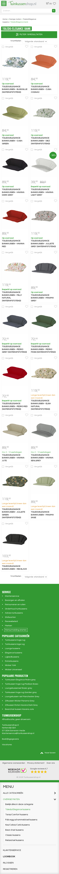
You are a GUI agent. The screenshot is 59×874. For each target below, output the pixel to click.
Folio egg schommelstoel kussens (21, 820)
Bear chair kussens (14, 830)
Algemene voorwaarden (13, 763)
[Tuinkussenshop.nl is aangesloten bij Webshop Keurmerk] (17, 770)
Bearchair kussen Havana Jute (19, 709)
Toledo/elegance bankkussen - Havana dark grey (13, 192)
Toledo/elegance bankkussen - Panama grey (42, 298)
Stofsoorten (10, 617)
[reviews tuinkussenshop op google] (39, 772)
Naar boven (50, 753)
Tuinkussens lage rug (15, 644)
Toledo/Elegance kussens (17, 809)
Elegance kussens (13, 653)
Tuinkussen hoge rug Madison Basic (21, 684)
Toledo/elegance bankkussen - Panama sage (42, 515)
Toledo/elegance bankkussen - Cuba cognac (41, 89)
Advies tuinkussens (14, 613)
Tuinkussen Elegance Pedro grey (20, 680)
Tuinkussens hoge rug (15, 640)
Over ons (51, 763)
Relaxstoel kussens (14, 840)
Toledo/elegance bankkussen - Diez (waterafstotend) (40, 141)
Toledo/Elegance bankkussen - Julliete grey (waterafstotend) (43, 243)
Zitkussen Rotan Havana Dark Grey (21, 705)
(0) (50, 4)
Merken (8, 626)
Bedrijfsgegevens (10, 739)
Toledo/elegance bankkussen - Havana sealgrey (42, 458)
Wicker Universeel (13, 670)
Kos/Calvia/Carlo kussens (17, 825)
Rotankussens (11, 661)
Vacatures (7, 745)
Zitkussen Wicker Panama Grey (19, 701)
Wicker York (10, 665)
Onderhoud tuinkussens (16, 609)
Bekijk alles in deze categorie (19, 804)
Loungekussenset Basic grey (18, 688)
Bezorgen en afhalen (15, 600)
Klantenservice (12, 596)
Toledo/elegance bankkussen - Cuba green (12, 141)
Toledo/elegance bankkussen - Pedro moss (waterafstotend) (43, 349)
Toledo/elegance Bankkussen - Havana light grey (42, 192)
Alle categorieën (13, 793)
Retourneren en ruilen (15, 605)
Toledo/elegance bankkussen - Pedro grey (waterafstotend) (14, 349)
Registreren (10, 869)
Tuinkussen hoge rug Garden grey (21, 692)
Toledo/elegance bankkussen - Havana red (13, 243)
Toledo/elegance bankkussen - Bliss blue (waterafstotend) (14, 89)
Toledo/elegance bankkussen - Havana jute (13, 458)
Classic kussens (12, 835)
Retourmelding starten (16, 630)
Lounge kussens (12, 648)
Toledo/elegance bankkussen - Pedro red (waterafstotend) (14, 406)
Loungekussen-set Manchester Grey (22, 697)
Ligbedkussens (12, 657)
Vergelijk (9, 47)
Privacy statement (35, 763)
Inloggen (8, 863)
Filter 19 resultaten (30, 34)
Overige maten (11, 799)
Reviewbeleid (11, 621)
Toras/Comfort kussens (16, 815)
